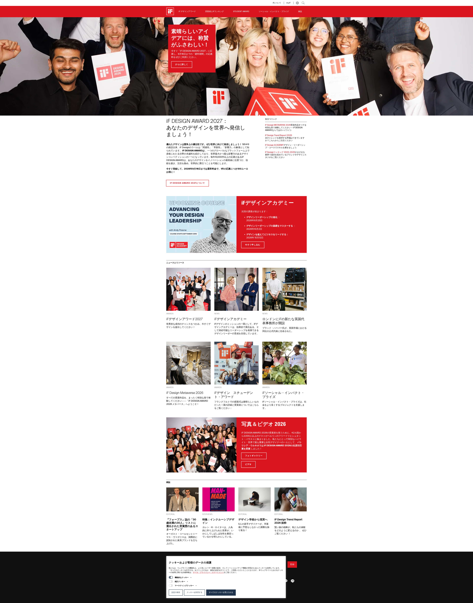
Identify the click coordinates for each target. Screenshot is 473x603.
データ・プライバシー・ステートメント (208, 572)
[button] (297, 3)
